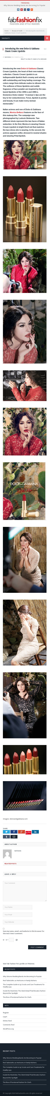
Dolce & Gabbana (29, 69)
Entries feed (7, 1021)
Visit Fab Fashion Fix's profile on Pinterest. (19, 964)
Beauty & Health (26, 59)
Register (6, 1013)
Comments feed (8, 1025)
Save (29, 832)
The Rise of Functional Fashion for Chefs (17, 997)
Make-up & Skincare (40, 59)
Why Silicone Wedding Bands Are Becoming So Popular (24, 5)
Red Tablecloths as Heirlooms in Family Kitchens (20, 980)
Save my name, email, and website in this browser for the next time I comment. (23, 932)
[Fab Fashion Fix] (25, 21)
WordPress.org (8, 1029)
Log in (5, 1017)
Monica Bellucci (17, 112)
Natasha (8, 57)
